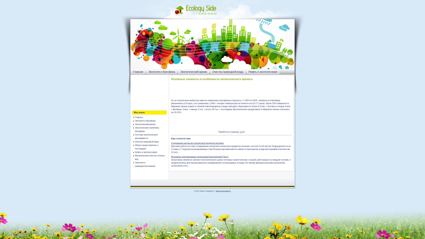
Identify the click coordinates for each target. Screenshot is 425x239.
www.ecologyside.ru (223, 191)
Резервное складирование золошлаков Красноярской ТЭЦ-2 (199, 157)
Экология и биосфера (161, 71)
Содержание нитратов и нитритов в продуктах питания (197, 143)
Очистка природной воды (228, 71)
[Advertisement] (148, 92)
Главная (138, 71)
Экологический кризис (193, 71)
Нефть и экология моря (263, 71)
